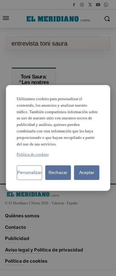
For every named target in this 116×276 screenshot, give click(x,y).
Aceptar (86, 172)
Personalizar (29, 172)
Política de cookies (33, 154)
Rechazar (58, 172)
